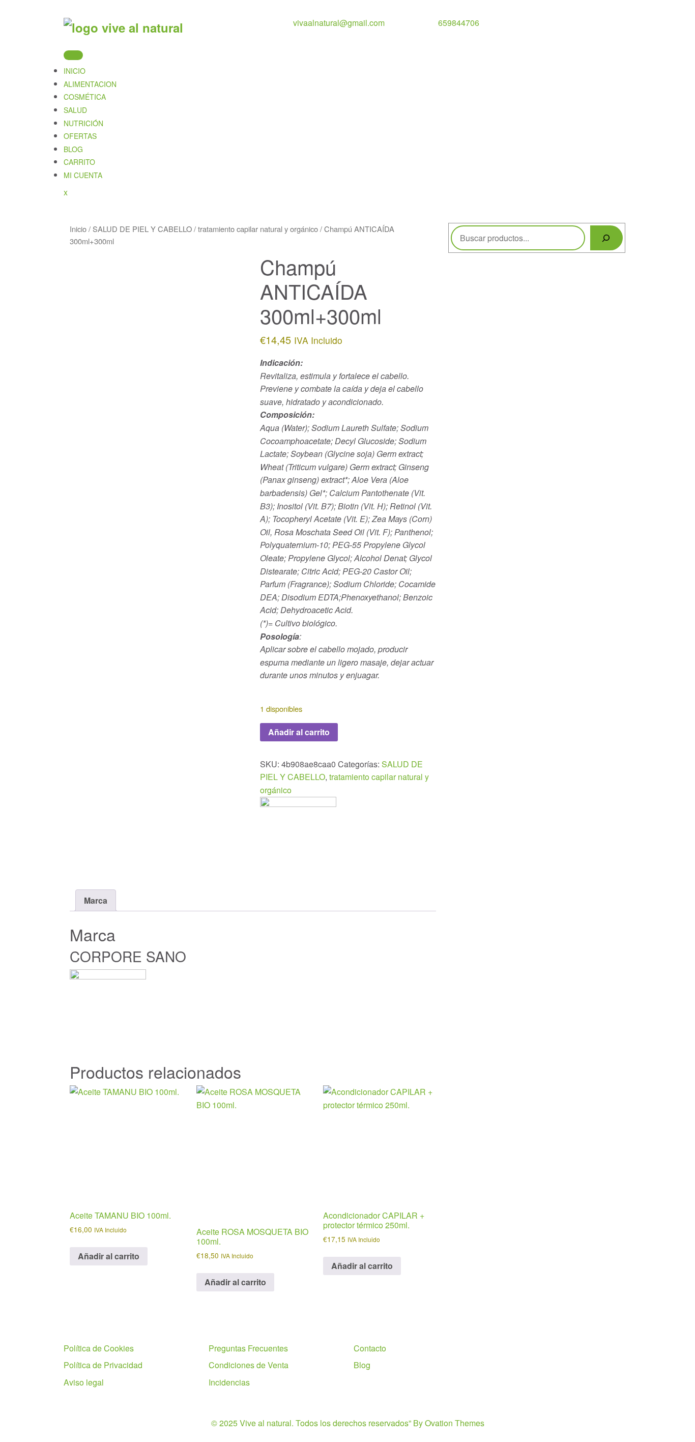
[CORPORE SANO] (298, 834)
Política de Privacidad (103, 1365)
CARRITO (79, 162)
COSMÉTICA (85, 97)
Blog (362, 1365)
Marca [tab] (95, 900)
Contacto (370, 1348)
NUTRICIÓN (83, 123)
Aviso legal (84, 1382)
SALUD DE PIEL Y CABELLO (142, 228)
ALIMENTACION (90, 84)
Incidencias (229, 1382)
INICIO (74, 71)
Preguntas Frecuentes (248, 1348)
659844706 (458, 22)
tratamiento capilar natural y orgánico (258, 228)
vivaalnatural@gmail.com (339, 22)
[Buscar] (606, 237)
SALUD (75, 110)
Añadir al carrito (299, 732)
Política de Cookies (99, 1348)
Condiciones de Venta (248, 1365)
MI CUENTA (83, 175)
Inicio (78, 228)
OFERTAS (80, 136)
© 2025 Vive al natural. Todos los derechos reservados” (347, 1423)
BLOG (73, 149)
